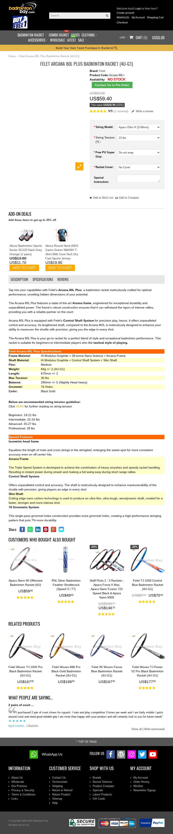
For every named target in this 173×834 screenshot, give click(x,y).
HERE (20, 406)
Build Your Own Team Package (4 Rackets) (85, 48)
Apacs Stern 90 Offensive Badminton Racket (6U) (26, 582)
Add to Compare (129, 197)
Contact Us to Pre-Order (112, 85)
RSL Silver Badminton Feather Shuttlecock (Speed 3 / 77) (66, 585)
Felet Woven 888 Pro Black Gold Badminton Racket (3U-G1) (66, 671)
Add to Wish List (103, 197)
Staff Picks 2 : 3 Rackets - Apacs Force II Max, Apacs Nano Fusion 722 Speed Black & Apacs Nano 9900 (107, 589)
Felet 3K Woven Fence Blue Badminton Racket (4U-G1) (106, 671)
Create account (125, 12)
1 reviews (121, 111)
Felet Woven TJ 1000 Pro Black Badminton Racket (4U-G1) (25, 671)
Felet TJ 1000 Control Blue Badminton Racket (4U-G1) (147, 585)
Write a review (144, 111)
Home (12, 56)
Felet (102, 71)
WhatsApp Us (52, 754)
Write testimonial (154, 729)
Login (138, 8)
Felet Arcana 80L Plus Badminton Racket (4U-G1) (49, 56)
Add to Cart (24, 267)
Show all (136, 729)
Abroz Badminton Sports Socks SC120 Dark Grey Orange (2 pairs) (25, 250)
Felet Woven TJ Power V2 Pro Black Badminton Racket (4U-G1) (147, 671)
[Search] (107, 15)
